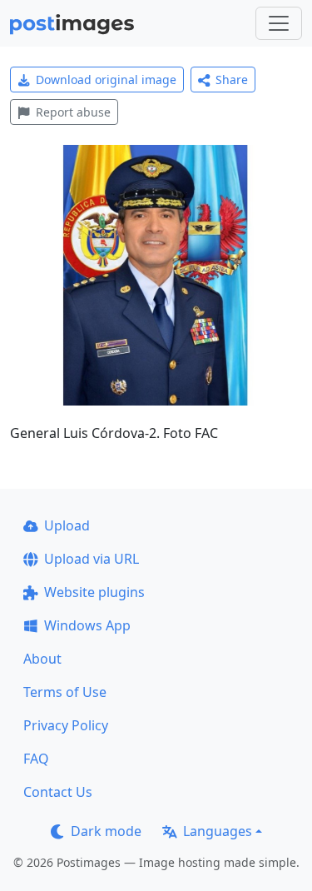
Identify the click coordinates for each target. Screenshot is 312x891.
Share (231, 79)
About (42, 659)
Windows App (87, 625)
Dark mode (106, 831)
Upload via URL (91, 559)
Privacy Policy (65, 725)
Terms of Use (64, 692)
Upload (67, 525)
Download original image (106, 79)
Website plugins (94, 592)
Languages (217, 831)
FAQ (36, 758)
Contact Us (57, 792)
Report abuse (73, 112)
